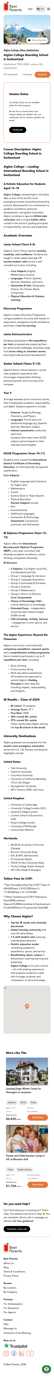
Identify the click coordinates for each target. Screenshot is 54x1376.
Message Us (10, 1328)
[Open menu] (48, 9)
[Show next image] (44, 1071)
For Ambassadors (13, 1304)
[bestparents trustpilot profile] (27, 1345)
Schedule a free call (17, 1229)
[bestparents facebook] (13, 1353)
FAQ (6, 1324)
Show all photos (39, 40)
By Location (10, 1288)
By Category (10, 1292)
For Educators (11, 1308)
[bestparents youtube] (30, 1353)
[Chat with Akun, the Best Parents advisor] (46, 1369)
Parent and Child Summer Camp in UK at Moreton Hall (25, 1158)
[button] (27, 1006)
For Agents (10, 1312)
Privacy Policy (11, 1276)
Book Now (38, 1117)
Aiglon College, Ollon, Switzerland (21, 50)
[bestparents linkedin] (21, 1353)
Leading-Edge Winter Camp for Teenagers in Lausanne (23, 1091)
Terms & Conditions (14, 1272)
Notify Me (42, 75)
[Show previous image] (9, 1071)
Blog (6, 1267)
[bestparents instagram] (6, 1353)
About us (9, 1263)
